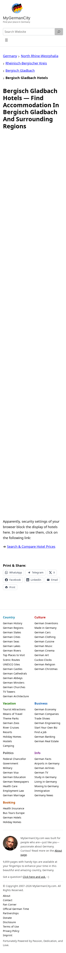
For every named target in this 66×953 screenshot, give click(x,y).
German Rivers (12, 650)
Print (12, 587)
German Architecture (16, 696)
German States (12, 632)
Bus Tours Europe (14, 813)
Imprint (7, 935)
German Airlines (44, 768)
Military (7, 768)
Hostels (7, 741)
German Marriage (14, 795)
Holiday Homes (12, 736)
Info (37, 753)
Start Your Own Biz (45, 727)
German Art (41, 655)
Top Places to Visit (14, 655)
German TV (41, 772)
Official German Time (16, 909)
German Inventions (46, 623)
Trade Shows (42, 718)
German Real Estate (46, 741)
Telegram (37, 572)
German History (12, 623)
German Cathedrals (15, 673)
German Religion (44, 664)
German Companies (46, 714)
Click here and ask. (34, 877)
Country (9, 617)
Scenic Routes (11, 660)
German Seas (11, 641)
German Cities (11, 637)
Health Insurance (13, 808)
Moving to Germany (46, 786)
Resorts (7, 732)
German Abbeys (13, 678)
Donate (7, 918)
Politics (8, 753)
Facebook (15, 579)
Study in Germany (45, 777)
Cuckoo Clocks (43, 660)
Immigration (42, 790)
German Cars (42, 632)
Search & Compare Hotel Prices (31, 546)
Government (10, 763)
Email (54, 579)
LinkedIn (36, 579)
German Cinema (44, 650)
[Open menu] (6, 39)
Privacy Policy (11, 931)
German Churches (14, 687)
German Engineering (47, 723)
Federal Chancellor (14, 759)
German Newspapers (16, 781)
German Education (14, 777)
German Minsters (13, 682)
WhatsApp (15, 572)
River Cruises (11, 727)
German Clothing (45, 637)
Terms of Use (11, 926)
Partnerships (11, 913)
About (6, 895)
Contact (7, 900)
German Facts (42, 759)
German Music (43, 646)
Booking (9, 802)
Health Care (10, 786)
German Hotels (12, 817)
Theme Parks (11, 718)
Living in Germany (45, 781)
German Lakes (11, 646)
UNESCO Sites (11, 664)
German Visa (11, 772)
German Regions (13, 628)
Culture (39, 617)
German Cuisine (44, 641)
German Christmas (46, 669)
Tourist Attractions (14, 709)
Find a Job (40, 732)
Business (40, 703)
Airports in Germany (46, 763)
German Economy (45, 709)
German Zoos (11, 723)
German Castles (12, 669)
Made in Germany (45, 628)
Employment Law (13, 790)
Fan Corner (9, 904)
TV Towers (9, 691)
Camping (8, 745)
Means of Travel (12, 714)
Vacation (9, 703)
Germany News (43, 795)
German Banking (44, 736)
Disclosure (9, 922)
